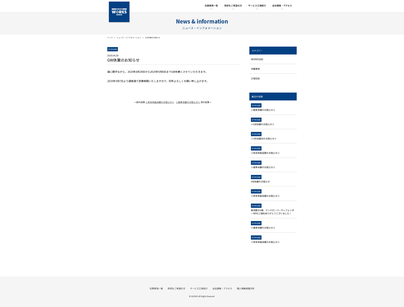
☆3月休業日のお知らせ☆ (263, 136)
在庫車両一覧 (211, 5)
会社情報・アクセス (282, 5)
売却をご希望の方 (233, 5)
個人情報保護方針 (246, 288)
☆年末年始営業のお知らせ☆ (265, 150)
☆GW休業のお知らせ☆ (262, 122)
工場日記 (255, 78)
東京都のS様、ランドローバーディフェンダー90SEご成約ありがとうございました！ (272, 210)
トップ (110, 37)
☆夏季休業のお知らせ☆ (188, 102)
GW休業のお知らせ (260, 179)
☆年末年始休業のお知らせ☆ (160, 102)
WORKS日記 (257, 59)
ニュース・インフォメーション (129, 37)
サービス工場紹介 (257, 5)
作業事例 (255, 68)
